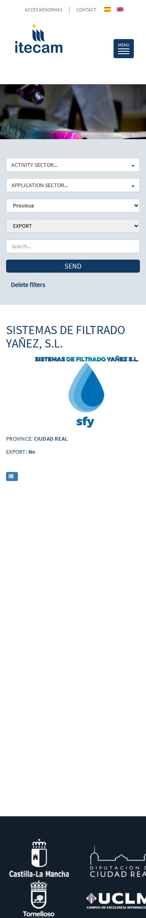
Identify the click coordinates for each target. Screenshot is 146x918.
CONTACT (86, 10)
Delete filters (28, 284)
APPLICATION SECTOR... (39, 185)
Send (73, 266)
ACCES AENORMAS (43, 10)
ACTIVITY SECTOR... (34, 164)
